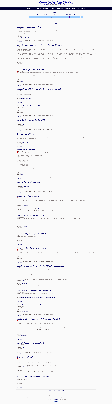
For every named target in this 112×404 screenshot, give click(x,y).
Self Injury (42, 297)
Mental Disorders (35, 297)
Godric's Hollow (23, 343)
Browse (67, 8)
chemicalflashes (34, 27)
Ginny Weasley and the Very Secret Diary (34, 45)
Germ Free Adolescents (26, 290)
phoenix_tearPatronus (36, 233)
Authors (45, 8)
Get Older (21, 134)
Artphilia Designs (55, 399)
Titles (52, 8)
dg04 (39, 182)
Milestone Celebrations (26, 333)
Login (110, 1)
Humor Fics (23, 280)
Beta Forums (81, 8)
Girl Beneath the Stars (26, 319)
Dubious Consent (27, 297)
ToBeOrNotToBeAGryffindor (50, 319)
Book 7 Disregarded (25, 188)
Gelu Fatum (21, 106)
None (22, 62)
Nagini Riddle (56, 89)
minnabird (36, 305)
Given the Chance (24, 120)
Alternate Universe (25, 186)
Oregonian (40, 69)
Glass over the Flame (25, 248)
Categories (59, 8)
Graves (19, 150)
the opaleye (42, 248)
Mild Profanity (24, 226)
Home (28, 8)
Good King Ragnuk (24, 69)
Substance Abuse (46, 208)
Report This (19, 41)
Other (74, 14)
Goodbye (20, 233)
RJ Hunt (58, 45)
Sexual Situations (31, 208)
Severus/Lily (23, 139)
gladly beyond (23, 196)
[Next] (62, 390)
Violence (30, 37)
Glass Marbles (23, 305)
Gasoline (20, 27)
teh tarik (35, 196)
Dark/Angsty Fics (24, 35)
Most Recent (37, 8)
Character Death (24, 37)
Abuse (22, 98)
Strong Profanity (24, 142)
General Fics (23, 59)
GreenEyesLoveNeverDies (38, 376)
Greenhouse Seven (24, 215)
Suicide (53, 297)
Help (73, 8)
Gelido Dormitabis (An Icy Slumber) (32, 89)
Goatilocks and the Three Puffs (29, 266)
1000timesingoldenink (55, 266)
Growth (20, 357)
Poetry (22, 79)
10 (59, 390)
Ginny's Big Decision (25, 182)
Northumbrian (45, 290)
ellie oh (31, 134)
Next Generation (24, 205)
